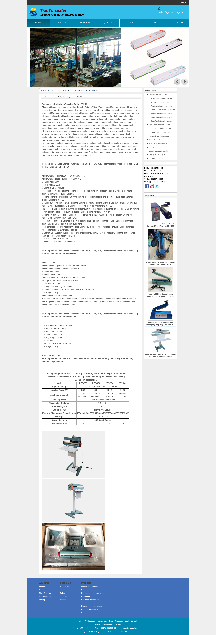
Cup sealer (85, 596)
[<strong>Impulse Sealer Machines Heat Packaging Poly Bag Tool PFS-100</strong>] (160, 310)
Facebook (64, 590)
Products (84, 23)
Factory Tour (44, 600)
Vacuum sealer (154, 140)
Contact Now (160, 190)
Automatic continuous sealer (160, 136)
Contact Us (177, 23)
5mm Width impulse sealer (161, 117)
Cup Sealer (153, 147)
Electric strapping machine (159, 151)
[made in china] (152, 186)
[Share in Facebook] (147, 186)
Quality (108, 23)
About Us (61, 23)
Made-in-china (66, 587)
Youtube (63, 596)
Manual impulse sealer (158, 95)
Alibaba (63, 600)
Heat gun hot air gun (157, 155)
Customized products (157, 158)
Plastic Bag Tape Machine (159, 143)
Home (38, 23)
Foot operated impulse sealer (67, 90)
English (186, 2)
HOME (43, 90)
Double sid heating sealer (161, 128)
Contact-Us (43, 590)
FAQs (154, 23)
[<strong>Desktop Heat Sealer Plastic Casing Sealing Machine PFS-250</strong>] (160, 244)
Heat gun (85, 613)
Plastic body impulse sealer (161, 98)
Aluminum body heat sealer (161, 106)
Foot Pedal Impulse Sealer (159, 125)
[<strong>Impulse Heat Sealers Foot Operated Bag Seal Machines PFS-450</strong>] (160, 339)
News (131, 23)
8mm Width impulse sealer (161, 121)
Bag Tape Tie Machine (90, 600)
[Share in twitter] (157, 186)
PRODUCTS (51, 90)
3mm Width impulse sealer (161, 113)
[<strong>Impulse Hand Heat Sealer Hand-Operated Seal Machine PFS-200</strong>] (160, 211)
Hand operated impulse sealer (163, 110)
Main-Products (45, 593)
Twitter (62, 593)
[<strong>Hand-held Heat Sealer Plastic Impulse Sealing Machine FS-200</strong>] (160, 279)
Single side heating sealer (87, 90)
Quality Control (45, 596)
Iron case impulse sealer (160, 102)
